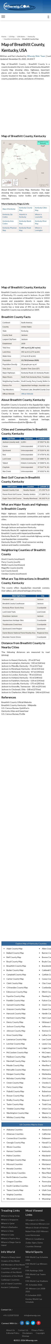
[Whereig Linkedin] (27, 1323)
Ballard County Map (15, 953)
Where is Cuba (7, 1234)
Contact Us (23, 1330)
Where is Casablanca (35, 1239)
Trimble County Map (16, 1108)
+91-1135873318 (11, 1315)
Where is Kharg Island (11, 1257)
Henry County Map (15, 1022)
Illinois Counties (14, 1147)
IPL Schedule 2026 (34, 1285)
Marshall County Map (16, 1061)
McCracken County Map (17, 1052)
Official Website (27, 394)
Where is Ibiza (7, 1231)
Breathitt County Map (16, 966)
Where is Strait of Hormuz (37, 1227)
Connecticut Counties (16, 1138)
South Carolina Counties (17, 1186)
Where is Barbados (9, 1227)
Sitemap (25, 1336)
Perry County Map (15, 1087)
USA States (21, 36)
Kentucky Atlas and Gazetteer (14, 711)
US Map (11, 36)
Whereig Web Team (36, 56)
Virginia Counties (14, 1194)
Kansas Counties (14, 1151)
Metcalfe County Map (16, 1070)
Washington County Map (18, 1113)
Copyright (40, 1333)
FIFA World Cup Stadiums (37, 1281)
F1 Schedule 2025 (33, 1295)
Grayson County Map (16, 1009)
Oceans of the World (10, 1261)
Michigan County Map (16, 1160)
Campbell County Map (16, 974)
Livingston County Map (17, 1048)
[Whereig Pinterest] (38, 1323)
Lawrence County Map (16, 1039)
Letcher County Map (16, 1044)
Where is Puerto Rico (10, 1238)
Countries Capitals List (11, 1268)
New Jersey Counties (16, 1173)
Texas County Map (15, 1190)
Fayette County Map (16, 996)
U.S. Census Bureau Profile (13, 714)
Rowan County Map (15, 1095)
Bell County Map (14, 957)
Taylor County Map (15, 1104)
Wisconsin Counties (15, 1199)
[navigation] (3, 16)
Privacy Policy (37, 1330)
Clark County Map (14, 983)
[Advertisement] (25, 107)
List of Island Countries (11, 1283)
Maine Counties (14, 1155)
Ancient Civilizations (10, 1287)
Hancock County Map (16, 1013)
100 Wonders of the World (13, 1264)
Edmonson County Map (17, 992)
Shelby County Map (15, 1100)
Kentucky (31, 36)
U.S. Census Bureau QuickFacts (15, 708)
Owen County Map (15, 1082)
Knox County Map (15, 1035)
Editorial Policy (12, 1333)
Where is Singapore (9, 1219)
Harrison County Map (16, 1018)
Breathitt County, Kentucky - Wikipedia (18, 705)
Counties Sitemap (33, 1246)
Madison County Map (16, 1057)
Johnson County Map (16, 1031)
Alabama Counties (15, 1129)
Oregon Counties (14, 1181)
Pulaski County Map (15, 1091)
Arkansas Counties (15, 1134)
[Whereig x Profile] (33, 1323)
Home (3, 36)
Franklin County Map (16, 1000)
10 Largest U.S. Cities (35, 1220)
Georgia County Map (16, 1142)
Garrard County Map (16, 1005)
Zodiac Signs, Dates (34, 1242)
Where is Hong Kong (10, 1216)
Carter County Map (15, 979)
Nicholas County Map (16, 1078)
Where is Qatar (8, 1223)
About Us (10, 1330)
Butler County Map (15, 970)
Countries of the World (11, 1272)
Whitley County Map (16, 1117)
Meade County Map (15, 1065)
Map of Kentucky (9, 209)
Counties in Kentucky (12, 39)
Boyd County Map (14, 961)
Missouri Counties (15, 1164)
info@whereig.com (32, 1315)
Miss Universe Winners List (38, 1224)
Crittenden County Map (17, 987)
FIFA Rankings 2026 (34, 1270)
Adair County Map (15, 948)
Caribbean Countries (10, 1280)
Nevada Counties (14, 1168)
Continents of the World (12, 1276)
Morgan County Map (16, 1074)
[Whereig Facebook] (22, 1323)
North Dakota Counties (17, 1177)
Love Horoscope (33, 1235)
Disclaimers (28, 1333)
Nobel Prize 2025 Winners (37, 1231)
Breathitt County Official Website (16, 702)
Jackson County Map (16, 1026)
